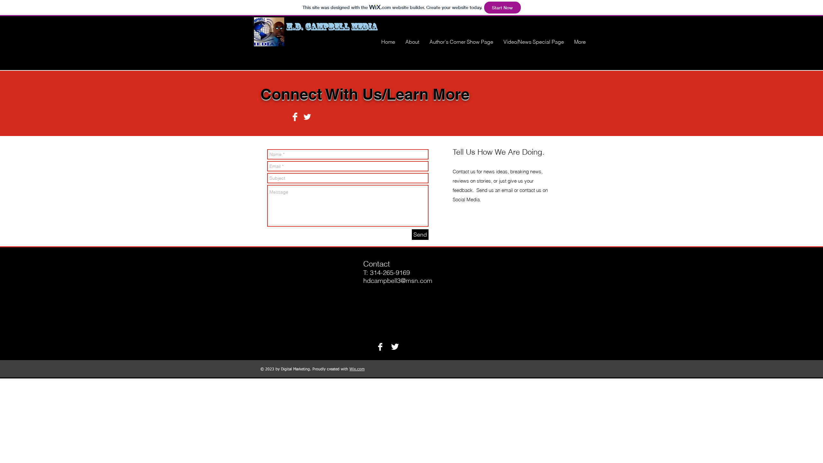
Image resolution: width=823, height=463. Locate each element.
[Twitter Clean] (307, 117)
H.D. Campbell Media (331, 26)
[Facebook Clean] (295, 117)
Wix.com (357, 369)
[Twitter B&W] (395, 347)
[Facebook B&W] (380, 347)
